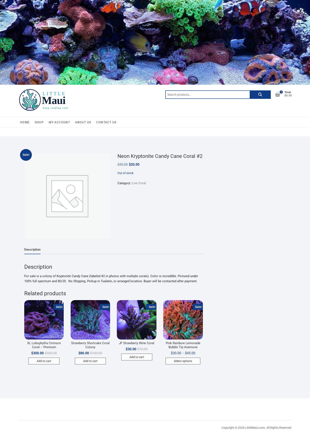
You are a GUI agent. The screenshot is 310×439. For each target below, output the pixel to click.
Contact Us (106, 122)
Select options (183, 361)
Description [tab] (32, 249)
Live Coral (139, 183)
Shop (39, 122)
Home (25, 122)
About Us (83, 122)
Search (260, 94)
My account (59, 122)
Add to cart (44, 361)
